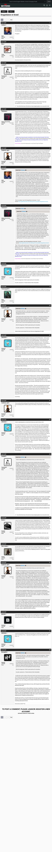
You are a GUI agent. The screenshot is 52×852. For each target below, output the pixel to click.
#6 (50, 167)
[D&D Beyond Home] (5, 5)
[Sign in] (47, 5)
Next (11, 19)
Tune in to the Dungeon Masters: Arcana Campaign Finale (23, 1)
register (40, 709)
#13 (50, 419)
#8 (50, 263)
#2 (50, 41)
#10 (50, 305)
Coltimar (22, 208)
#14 (50, 454)
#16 (50, 544)
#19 (50, 630)
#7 (50, 205)
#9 (50, 286)
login (30, 709)
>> (25, 170)
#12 (50, 400)
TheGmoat (23, 170)
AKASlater (23, 308)
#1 (50, 22)
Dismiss (49, 1)
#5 (50, 148)
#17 (50, 562)
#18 (50, 612)
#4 (50, 109)
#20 (50, 649)
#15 (50, 517)
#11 (50, 335)
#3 (50, 62)
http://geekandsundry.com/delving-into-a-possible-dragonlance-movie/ (33, 201)
